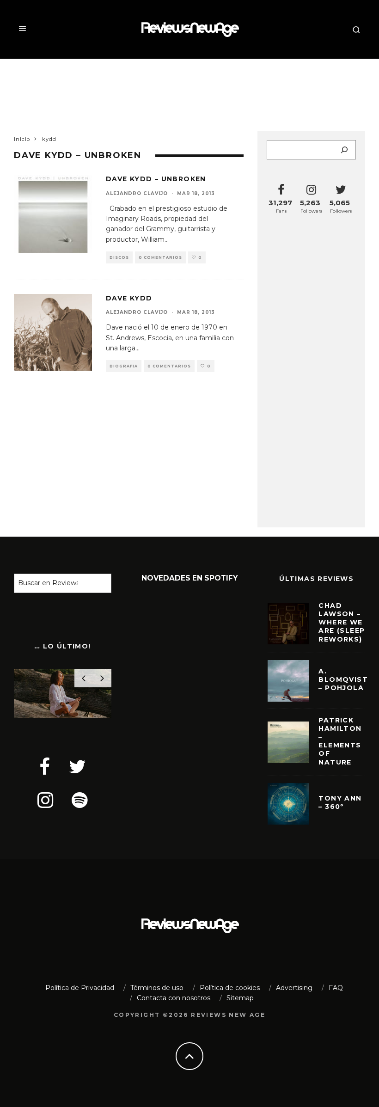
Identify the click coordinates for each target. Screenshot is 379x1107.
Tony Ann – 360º (339, 802)
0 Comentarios (160, 257)
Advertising (294, 988)
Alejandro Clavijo (137, 193)
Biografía (124, 366)
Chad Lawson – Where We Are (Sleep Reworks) (341, 622)
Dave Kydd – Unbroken (156, 179)
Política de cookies (230, 988)
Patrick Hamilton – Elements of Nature (339, 741)
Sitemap (240, 998)
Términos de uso (156, 988)
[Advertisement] (189, 89)
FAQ (336, 988)
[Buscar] (344, 149)
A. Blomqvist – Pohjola (343, 679)
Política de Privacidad (79, 988)
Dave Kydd (129, 298)
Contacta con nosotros (173, 998)
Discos (119, 257)
